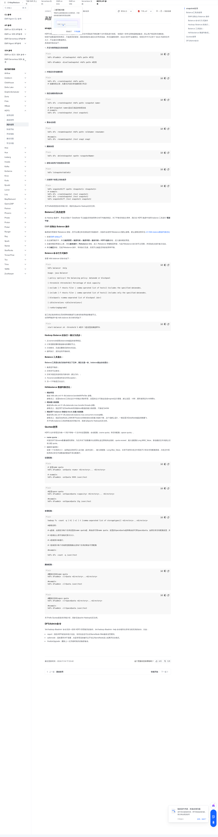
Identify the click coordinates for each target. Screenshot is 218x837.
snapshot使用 (192, 8)
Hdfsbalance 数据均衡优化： (200, 32)
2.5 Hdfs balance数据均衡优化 (158, 232)
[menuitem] (16, 19)
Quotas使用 (191, 37)
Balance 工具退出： (196, 28)
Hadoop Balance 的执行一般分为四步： (200, 24)
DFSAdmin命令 (192, 41)
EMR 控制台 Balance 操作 (198, 16)
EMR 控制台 (55, 236)
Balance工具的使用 (194, 12)
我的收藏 (167, 11)
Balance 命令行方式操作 (198, 20)
